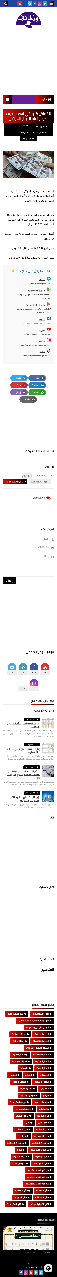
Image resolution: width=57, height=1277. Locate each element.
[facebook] (35, 3)
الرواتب (28, 1075)
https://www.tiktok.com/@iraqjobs (37, 356)
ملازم (19, 1150)
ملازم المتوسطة (41, 1163)
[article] (28, 418)
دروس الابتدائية (28, 1095)
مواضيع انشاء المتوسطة (37, 1184)
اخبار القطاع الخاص (40, 1014)
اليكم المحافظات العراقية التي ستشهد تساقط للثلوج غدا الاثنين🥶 (23, 774)
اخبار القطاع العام (15, 1014)
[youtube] (19, 3)
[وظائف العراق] (28, 20)
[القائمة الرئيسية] (7, 99)
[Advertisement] (28, 61)
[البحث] (5, 3)
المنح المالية (26, 1088)
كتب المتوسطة (41, 1136)
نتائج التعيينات (20, 1197)
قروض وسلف (22, 1116)
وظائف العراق (16, 1267)
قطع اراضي (43, 1122)
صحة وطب (44, 1109)
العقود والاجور (19, 1082)
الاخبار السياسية (19, 1061)
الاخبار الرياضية (42, 1061)
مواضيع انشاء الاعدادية (38, 1177)
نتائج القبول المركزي (39, 1204)
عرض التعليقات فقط (39, 482)
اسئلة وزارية (18, 1041)
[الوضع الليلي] (48, 1268)
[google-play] (45, 3)
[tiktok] (24, 3)
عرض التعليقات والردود (14, 482)
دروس (46, 1095)
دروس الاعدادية (42, 1102)
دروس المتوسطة (18, 1102)
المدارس (45, 1088)
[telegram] (30, 3)
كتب (28, 1122)
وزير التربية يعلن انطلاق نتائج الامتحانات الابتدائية (25, 799)
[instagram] (40, 3)
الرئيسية (43, 99)
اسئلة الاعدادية (19, 1034)
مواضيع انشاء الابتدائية (38, 1170)
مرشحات (22, 1136)
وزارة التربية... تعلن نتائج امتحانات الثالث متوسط (23, 750)
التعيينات (24, 1068)
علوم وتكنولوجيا (23, 1109)
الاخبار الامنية (19, 1054)
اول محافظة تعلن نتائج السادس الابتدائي (23, 725)
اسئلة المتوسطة (41, 1041)
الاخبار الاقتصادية (41, 1054)
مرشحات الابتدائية (40, 1143)
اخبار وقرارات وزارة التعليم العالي (34, 1020)
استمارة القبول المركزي (37, 1048)
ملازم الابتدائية (42, 1156)
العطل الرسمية (42, 1082)
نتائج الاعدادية (21, 1190)
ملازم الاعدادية (20, 1156)
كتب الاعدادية (21, 1129)
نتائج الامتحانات (42, 1197)
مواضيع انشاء (18, 1163)
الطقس (13, 1075)
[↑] (28, 1263)
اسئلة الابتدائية (42, 1034)
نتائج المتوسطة (14, 1204)
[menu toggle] (51, 3)
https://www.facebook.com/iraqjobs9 (36, 323)
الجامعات (44, 1075)
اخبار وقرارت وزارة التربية (37, 1027)
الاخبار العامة (24, 132)
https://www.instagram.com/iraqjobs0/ (35, 345)
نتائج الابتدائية (42, 1190)
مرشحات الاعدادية (15, 1143)
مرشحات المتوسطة (39, 1150)
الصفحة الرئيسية (41, 132)
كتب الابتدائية (42, 1129)
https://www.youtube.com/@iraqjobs (36, 334)
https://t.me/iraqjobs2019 (40, 283)
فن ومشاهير (43, 1116)
